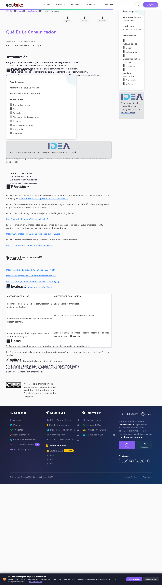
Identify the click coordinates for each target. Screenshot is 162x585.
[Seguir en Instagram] (126, 461)
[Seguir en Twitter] (142, 461)
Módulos (17, 425)
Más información (35, 582)
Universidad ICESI (94, 434)
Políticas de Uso (93, 425)
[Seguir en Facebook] (121, 461)
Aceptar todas (134, 579)
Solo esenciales (151, 579)
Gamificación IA (57, 434)
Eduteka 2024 (60, 450)
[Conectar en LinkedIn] (137, 461)
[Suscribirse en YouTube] (131, 461)
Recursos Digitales (22, 449)
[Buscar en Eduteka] (137, 4)
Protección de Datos (96, 429)
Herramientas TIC (21, 434)
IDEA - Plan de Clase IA (61, 420)
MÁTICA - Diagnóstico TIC (62, 439)
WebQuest (10, 11)
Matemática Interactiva (24, 439)
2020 (51, 464)
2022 (51, 455)
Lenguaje (19, 11)
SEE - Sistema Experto (25, 444)
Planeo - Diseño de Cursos (62, 429)
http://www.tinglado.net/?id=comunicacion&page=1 (31, 219)
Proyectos (18, 429)
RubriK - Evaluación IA (59, 425)
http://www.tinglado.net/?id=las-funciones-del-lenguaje (33, 234)
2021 (51, 460)
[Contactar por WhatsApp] (147, 461)
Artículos (17, 420)
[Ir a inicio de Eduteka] (15, 4)
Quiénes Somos (94, 420)
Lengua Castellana (32, 11)
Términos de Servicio (128, 477)
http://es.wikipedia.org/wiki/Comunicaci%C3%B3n (43, 198)
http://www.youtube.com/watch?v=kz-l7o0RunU (29, 245)
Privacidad (147, 477)
